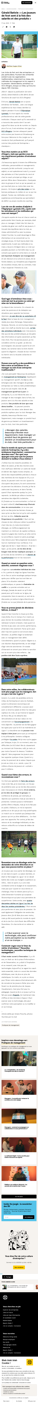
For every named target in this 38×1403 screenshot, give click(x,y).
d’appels (16, 995)
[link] (14, 66)
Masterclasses (7, 1320)
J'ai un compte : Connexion (12, 1326)
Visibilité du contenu (8, 1392)
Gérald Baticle (14, 102)
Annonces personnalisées (9, 1390)
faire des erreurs (27, 781)
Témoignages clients (9, 1344)
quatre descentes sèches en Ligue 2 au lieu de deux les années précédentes (17, 903)
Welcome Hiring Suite (10, 1337)
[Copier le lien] (2, 26)
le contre (13, 739)
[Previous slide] (2, 1287)
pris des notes (23, 189)
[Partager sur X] (10, 26)
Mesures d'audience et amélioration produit (14, 1393)
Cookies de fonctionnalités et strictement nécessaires (16, 1388)
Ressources (6, 1347)
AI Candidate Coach (9, 1318)
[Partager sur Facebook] (6, 26)
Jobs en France (8, 1312)
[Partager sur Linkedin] (14, 26)
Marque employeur (9, 1339)
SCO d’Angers (6, 131)
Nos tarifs (6, 1342)
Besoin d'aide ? (8, 1323)
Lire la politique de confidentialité (10, 1382)
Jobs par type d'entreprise (11, 1315)
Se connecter (26, 2)
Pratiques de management (25, 9)
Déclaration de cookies (25, 1382)
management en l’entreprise (15, 377)
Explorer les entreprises (10, 1310)
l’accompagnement (21, 722)
